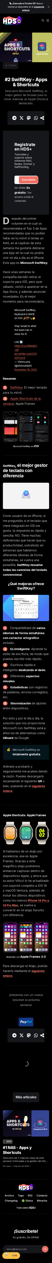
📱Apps (12, 65)
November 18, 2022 (25, 369)
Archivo (9, 1195)
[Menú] (47, 18)
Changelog (11, 1200)
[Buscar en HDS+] (43, 18)
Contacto (42, 1195)
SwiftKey (16, 387)
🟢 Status (27, 1200)
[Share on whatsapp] (36, 118)
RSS (30, 1195)
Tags (21, 1195)
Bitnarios (42, 1200)
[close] (48, 7)
